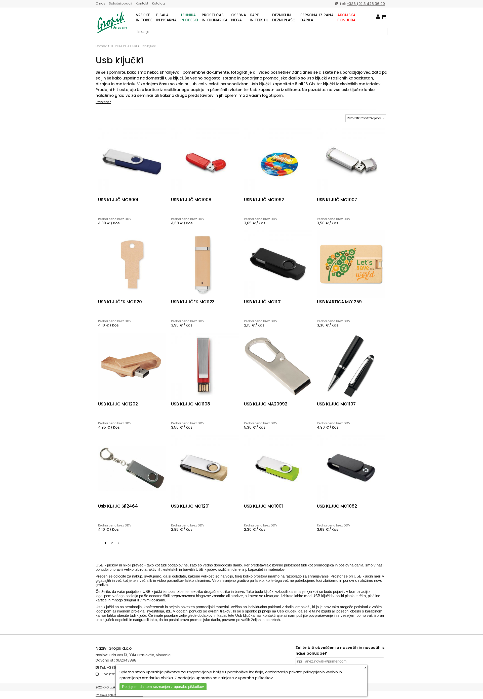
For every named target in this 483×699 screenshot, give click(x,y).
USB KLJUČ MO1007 (337, 200)
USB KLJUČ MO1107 (336, 404)
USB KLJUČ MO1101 (263, 302)
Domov (101, 46)
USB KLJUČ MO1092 (264, 200)
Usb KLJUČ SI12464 (118, 506)
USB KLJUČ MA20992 (265, 404)
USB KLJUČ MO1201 (190, 506)
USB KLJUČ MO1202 (118, 404)
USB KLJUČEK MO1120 (120, 302)
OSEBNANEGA (238, 18)
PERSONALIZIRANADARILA (317, 18)
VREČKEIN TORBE (144, 18)
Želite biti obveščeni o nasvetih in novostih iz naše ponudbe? (340, 650)
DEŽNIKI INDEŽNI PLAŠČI (284, 18)
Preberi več (103, 102)
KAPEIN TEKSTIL (259, 18)
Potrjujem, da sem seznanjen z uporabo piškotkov (163, 686)
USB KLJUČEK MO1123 (193, 302)
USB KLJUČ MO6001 (118, 200)
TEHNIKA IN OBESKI (123, 46)
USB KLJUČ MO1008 (191, 200)
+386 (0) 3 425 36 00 (366, 3)
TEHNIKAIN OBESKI (189, 18)
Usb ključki (148, 46)
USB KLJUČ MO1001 (263, 506)
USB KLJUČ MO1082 (337, 506)
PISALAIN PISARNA (166, 18)
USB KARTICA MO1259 (339, 302)
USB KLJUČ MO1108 (190, 404)
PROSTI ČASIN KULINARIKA (214, 18)
